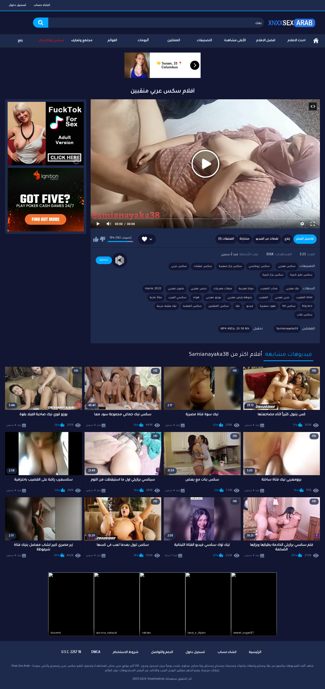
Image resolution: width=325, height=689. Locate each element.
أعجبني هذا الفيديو (96, 239)
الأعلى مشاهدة (235, 40)
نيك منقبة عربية (166, 306)
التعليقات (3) (226, 239)
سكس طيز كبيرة (301, 275)
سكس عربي (179, 266)
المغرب (263, 297)
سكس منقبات (202, 266)
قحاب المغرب (268, 288)
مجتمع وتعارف (81, 40)
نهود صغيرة (268, 306)
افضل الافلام (265, 40)
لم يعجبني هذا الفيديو (102, 239)
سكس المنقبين (218, 306)
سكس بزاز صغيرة (230, 266)
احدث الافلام (296, 40)
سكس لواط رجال (51, 40)
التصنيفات (204, 40)
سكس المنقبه (192, 306)
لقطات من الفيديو (267, 239)
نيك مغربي (292, 288)
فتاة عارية (156, 297)
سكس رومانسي (259, 266)
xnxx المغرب (304, 297)
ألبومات (143, 40)
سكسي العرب (177, 297)
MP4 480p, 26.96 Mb (235, 328)
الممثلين (173, 40)
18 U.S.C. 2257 (71, 652)
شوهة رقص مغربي (240, 297)
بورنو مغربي (213, 297)
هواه (196, 297)
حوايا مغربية (246, 288)
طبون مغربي (176, 288)
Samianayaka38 (287, 328)
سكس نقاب (304, 314)
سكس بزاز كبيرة (273, 275)
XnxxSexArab (156, 679)
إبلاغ (287, 239)
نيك (237, 306)
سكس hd (289, 306)
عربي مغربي (282, 297)
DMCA (95, 652)
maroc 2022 (153, 288)
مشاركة (244, 239)
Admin (104, 260)
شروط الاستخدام (125, 652)
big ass (307, 306)
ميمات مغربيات (222, 288)
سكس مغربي (287, 266)
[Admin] (119, 260)
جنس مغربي (198, 288)
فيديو (249, 306)
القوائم (112, 40)
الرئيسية (316, 40)
